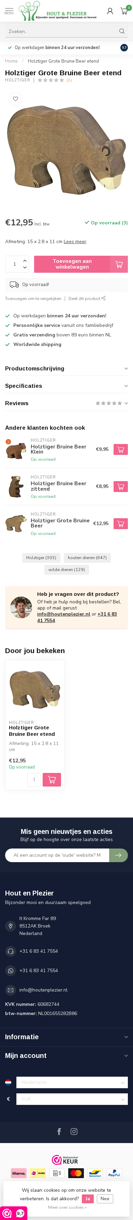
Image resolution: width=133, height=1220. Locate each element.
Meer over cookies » (67, 1207)
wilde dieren (66, 569)
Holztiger (17, 80)
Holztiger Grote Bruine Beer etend (63, 61)
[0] (124, 11)
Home (11, 61)
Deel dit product (85, 298)
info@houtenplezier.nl (63, 614)
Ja (88, 1198)
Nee (105, 1198)
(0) (69, 80)
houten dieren (87, 557)
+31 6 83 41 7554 (38, 951)
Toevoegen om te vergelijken (33, 298)
